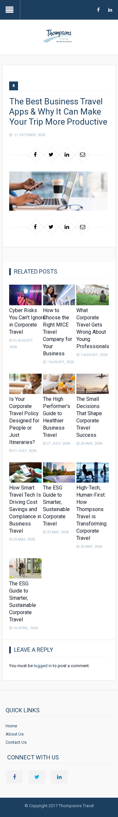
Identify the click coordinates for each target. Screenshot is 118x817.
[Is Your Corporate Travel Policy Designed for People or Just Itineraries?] (25, 384)
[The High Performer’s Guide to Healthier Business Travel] (59, 384)
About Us (15, 734)
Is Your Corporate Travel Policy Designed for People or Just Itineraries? (24, 420)
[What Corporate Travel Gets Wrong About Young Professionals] (92, 295)
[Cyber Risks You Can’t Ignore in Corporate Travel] (25, 295)
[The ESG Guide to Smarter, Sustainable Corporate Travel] (59, 472)
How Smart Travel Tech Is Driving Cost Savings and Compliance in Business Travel (25, 509)
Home (11, 725)
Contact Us (16, 742)
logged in (43, 665)
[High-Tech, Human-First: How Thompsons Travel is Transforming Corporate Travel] (92, 472)
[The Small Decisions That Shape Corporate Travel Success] (92, 384)
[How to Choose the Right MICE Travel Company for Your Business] (59, 295)
